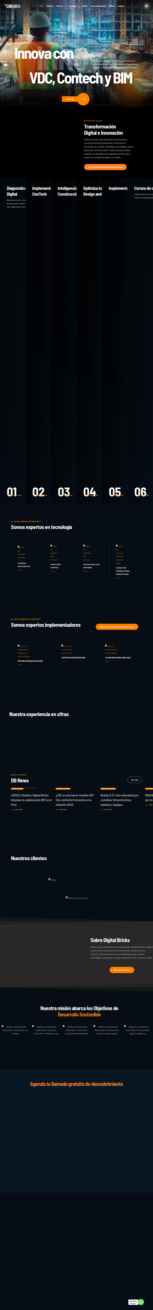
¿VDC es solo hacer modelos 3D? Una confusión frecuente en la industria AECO (75, 800)
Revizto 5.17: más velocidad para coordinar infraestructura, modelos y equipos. (119, 800)
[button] (105, 167)
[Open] (146, 6)
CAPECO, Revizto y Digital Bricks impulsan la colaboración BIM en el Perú (31, 800)
